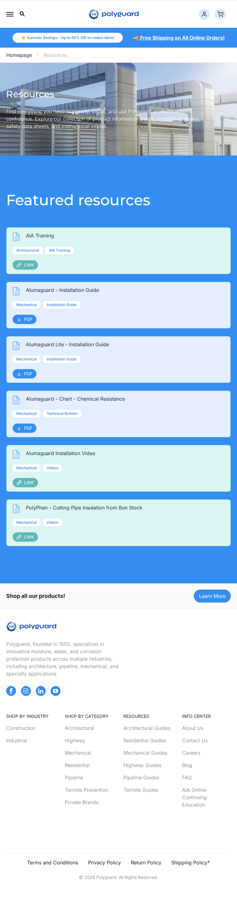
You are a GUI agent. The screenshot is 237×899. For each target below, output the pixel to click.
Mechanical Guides (145, 753)
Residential (77, 765)
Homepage (19, 55)
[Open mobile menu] (10, 14)
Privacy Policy (104, 862)
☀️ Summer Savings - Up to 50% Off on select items (67, 37)
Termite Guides (140, 790)
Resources (55, 55)
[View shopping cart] (220, 14)
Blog (187, 765)
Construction (20, 728)
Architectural (79, 728)
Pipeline (74, 777)
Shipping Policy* (190, 862)
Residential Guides (144, 740)
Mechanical (78, 753)
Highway (75, 740)
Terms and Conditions (52, 862)
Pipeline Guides (141, 777)
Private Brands (81, 802)
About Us (192, 728)
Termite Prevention (86, 790)
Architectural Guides (146, 728)
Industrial (16, 740)
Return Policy (146, 862)
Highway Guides (142, 765)
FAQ (187, 777)
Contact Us (195, 740)
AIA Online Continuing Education (194, 797)
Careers (191, 753)
